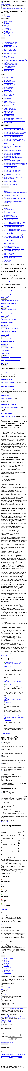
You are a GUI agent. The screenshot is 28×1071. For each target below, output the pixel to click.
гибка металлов (8, 254)
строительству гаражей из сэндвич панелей (15, 164)
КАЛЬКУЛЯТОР (8, 21)
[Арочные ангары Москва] (8, 290)
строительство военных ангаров (12, 137)
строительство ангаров (10, 40)
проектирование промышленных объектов (15, 194)
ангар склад (7, 107)
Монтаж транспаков (9, 178)
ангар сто (6, 105)
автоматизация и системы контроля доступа (15, 59)
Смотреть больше (5, 733)
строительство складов (10, 180)
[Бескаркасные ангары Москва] (9, 328)
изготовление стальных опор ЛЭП (13, 250)
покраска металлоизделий (11, 257)
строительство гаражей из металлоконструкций (11, 166)
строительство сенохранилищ (12, 154)
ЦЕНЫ (5, 22)
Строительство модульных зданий (13, 177)
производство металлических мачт (13, 247)
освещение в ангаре (9, 57)
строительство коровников (11, 181)
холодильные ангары (9, 104)
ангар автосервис (8, 87)
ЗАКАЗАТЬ (3, 298)
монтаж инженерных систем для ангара (14, 47)
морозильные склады (9, 213)
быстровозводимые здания (11, 218)
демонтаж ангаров (8, 70)
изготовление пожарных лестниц (12, 229)
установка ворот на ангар (10, 46)
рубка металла (7, 260)
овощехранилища (8, 220)
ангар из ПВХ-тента (9, 122)
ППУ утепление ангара (10, 49)
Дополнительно (5, 205)
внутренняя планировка (10, 52)
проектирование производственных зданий (15, 192)
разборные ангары (8, 92)
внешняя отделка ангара (10, 50)
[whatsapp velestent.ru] (2, 1020)
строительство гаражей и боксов (12, 161)
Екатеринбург (21, 1054)
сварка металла (8, 261)
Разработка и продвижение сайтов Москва (13, 1016)
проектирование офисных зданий (13, 199)
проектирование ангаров (10, 42)
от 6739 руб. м (5, 354)
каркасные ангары (8, 83)
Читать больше (4, 821)
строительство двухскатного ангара (13, 128)
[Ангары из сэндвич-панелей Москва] (11, 357)
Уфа (16, 1057)
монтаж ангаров (8, 67)
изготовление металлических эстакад (14, 236)
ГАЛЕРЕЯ (6, 25)
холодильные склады (9, 212)
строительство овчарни (10, 156)
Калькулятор (7, 1021)
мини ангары (7, 90)
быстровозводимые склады (11, 216)
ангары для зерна (8, 95)
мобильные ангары (9, 114)
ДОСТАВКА (7, 35)
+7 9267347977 (4, 989)
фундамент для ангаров (10, 53)
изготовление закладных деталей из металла (15, 227)
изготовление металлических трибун (13, 237)
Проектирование (5, 187)
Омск (16, 1056)
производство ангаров (10, 66)
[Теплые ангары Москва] (7, 347)
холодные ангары (8, 99)
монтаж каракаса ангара (10, 43)
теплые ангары (8, 88)
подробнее (3, 924)
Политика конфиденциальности (9, 1016)
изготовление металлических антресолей (15, 230)
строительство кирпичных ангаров (13, 136)
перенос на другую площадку (11, 63)
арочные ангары (8, 80)
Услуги (2, 38)
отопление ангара (8, 54)
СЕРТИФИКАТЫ (8, 32)
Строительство (4, 125)
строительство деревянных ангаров (13, 135)
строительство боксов (9, 168)
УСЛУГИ (6, 24)
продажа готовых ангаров (11, 64)
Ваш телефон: (4, 1036)
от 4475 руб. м (5, 316)
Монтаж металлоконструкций (12, 174)
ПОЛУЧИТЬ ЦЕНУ (6, 281)
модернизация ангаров (10, 62)
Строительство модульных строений (13, 175)
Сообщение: (4, 1041)
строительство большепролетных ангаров (15, 132)
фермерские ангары (9, 115)
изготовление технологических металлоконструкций (12, 239)
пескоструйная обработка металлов (13, 256)
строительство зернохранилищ (12, 184)
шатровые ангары (8, 111)
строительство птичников (10, 183)
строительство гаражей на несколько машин (15, 171)
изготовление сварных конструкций (13, 235)
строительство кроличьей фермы (12, 150)
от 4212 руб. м (5, 363)
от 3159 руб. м (5, 297)
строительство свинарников (11, 152)
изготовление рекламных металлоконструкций (10, 232)
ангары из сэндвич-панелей (11, 85)
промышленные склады (10, 209)
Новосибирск (13, 1054)
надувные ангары (8, 112)
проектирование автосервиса (11, 195)
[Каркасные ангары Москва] (8, 338)
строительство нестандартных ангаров (14, 133)
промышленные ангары (10, 97)
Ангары (3, 74)
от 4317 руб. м (5, 306)
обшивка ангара (8, 45)
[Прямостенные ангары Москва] (9, 300)
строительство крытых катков (12, 153)
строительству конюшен (10, 149)
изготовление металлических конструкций (15, 222)
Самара (13, 1056)
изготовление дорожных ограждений (14, 249)
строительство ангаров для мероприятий (14, 140)
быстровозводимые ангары (11, 78)
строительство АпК (9, 144)
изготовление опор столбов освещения (14, 251)
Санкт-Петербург (5, 1054)
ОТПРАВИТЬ (4, 1044)
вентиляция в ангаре (9, 56)
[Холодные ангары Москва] (8, 319)
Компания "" (14, 1008)
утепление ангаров (9, 69)
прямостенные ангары (10, 108)
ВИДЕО (6, 31)
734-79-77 (5, 16)
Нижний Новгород (6, 1056)
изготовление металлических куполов (14, 225)
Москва (20, 1057)
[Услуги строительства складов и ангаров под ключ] (14, 9)
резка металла (7, 258)
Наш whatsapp (7, 1020)
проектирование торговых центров (13, 197)
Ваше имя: (3, 1035)
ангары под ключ (8, 71)
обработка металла (9, 253)
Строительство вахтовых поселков (13, 173)
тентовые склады (8, 215)
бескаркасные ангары (9, 81)
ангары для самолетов (9, 91)
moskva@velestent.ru (6, 994)
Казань (20, 1056)
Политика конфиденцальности (7, 1042)
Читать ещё (4, 655)
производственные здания (11, 211)
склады (6, 208)
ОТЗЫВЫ (6, 28)
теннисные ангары (9, 94)
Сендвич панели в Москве (8, 1006)
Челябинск (3, 1057)
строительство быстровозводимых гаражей (15, 163)
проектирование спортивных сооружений (15, 198)
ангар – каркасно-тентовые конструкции (14, 121)
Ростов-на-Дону (11, 1057)
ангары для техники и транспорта (13, 118)
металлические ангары (10, 84)
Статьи (4, 909)
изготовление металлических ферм (13, 223)
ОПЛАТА (6, 33)
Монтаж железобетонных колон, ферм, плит (15, 60)
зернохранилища (8, 219)
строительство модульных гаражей (13, 170)
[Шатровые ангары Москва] (8, 309)
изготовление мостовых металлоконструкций (10, 245)
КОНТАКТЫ (7, 29)
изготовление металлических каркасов (14, 226)
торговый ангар (8, 98)
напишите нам (21, 1018)
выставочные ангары (9, 119)
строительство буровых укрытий (12, 160)
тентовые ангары (8, 77)
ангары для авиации (9, 116)
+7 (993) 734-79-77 (5, 987)
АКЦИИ (6, 26)
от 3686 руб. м (5, 344)
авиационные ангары (9, 102)
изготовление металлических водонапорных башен (11, 242)
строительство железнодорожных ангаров (15, 139)
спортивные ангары (9, 101)
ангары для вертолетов (10, 109)
